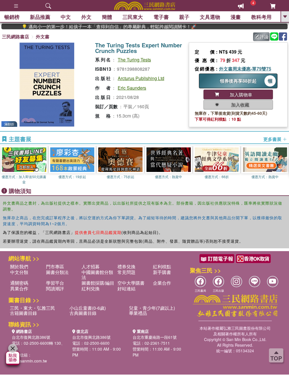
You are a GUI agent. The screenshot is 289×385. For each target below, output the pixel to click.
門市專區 (55, 266)
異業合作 (19, 288)
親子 (184, 17)
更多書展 (273, 139)
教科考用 (261, 17)
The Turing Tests (134, 59)
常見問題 (126, 272)
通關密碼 (19, 283)
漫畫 (236, 17)
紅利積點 (162, 266)
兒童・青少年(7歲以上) (152, 308)
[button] (285, 165)
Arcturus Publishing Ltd (141, 78)
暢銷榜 (11, 17)
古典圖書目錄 (83, 313)
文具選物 (210, 17)
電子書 (161, 17)
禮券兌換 (126, 266)
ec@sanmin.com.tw (29, 361)
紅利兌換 (91, 288)
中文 (66, 17)
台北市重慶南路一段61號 (155, 337)
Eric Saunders (132, 88)
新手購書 (162, 272)
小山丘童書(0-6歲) (87, 308)
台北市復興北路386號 (31, 337)
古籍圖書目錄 (23, 313)
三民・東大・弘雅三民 (32, 308)
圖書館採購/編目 (98, 283)
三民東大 (132, 17)
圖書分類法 (57, 272)
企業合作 (162, 283)
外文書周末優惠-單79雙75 (245, 68)
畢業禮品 (138, 313)
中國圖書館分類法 (97, 274)
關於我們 (19, 266)
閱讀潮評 (55, 288)
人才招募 (91, 266)
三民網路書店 (15, 36)
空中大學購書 (130, 283)
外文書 (42, 36)
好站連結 (126, 288)
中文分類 (19, 272)
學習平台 (55, 283)
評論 (264, 36)
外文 (86, 17)
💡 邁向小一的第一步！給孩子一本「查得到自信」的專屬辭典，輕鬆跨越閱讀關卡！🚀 (101, 26)
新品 (40, 17)
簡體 (107, 17)
